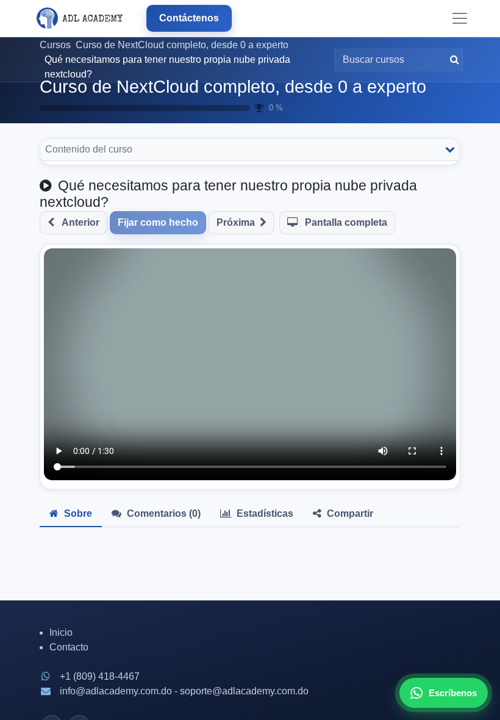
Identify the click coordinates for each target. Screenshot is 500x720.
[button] (73, 222)
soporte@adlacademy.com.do (244, 691)
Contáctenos (189, 18)
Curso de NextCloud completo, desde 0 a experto (233, 86)
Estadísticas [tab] (263, 513)
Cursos (55, 45)
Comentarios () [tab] (162, 513)
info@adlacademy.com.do (116, 691)
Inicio (61, 632)
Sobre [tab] (77, 513)
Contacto (68, 647)
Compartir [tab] (348, 513)
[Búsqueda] (452, 59)
